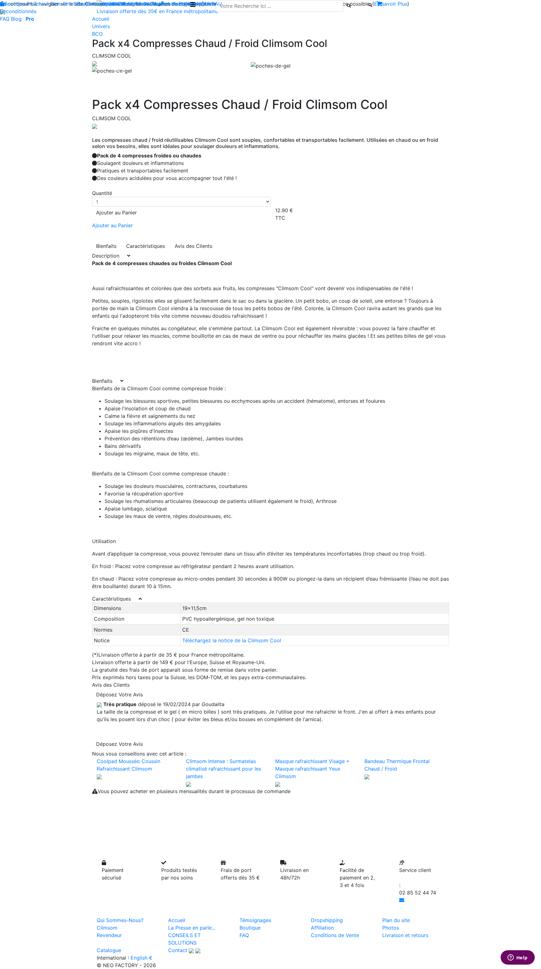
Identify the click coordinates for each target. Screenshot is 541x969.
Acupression (106, 4)
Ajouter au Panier (116, 212)
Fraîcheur (38, 4)
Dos (126, 4)
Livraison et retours (405, 935)
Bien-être (61, 4)
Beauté (82, 4)
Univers (101, 26)
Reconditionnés (18, 11)
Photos (390, 928)
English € (141, 958)
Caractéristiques (145, 246)
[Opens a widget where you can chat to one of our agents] (517, 958)
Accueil (176, 920)
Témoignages (255, 920)
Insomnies (183, 4)
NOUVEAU (209, 4)
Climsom (107, 928)
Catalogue (109, 950)
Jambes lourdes (151, 4)
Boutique (14, 4)
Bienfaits (106, 246)
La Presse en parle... (191, 928)
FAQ (4, 19)
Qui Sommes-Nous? (120, 920)
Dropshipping (327, 920)
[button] (119, 70)
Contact (177, 950)
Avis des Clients (193, 246)
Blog (16, 19)
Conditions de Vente (335, 935)
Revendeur (109, 935)
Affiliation (322, 928)
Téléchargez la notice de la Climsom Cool (231, 640)
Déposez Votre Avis (119, 694)
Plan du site (396, 920)
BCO (97, 34)
